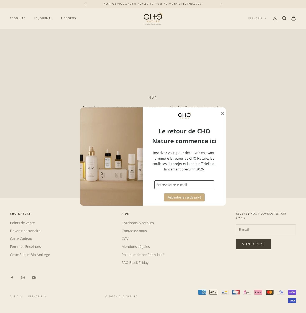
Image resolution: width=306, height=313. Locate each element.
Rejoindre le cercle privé (184, 197)
